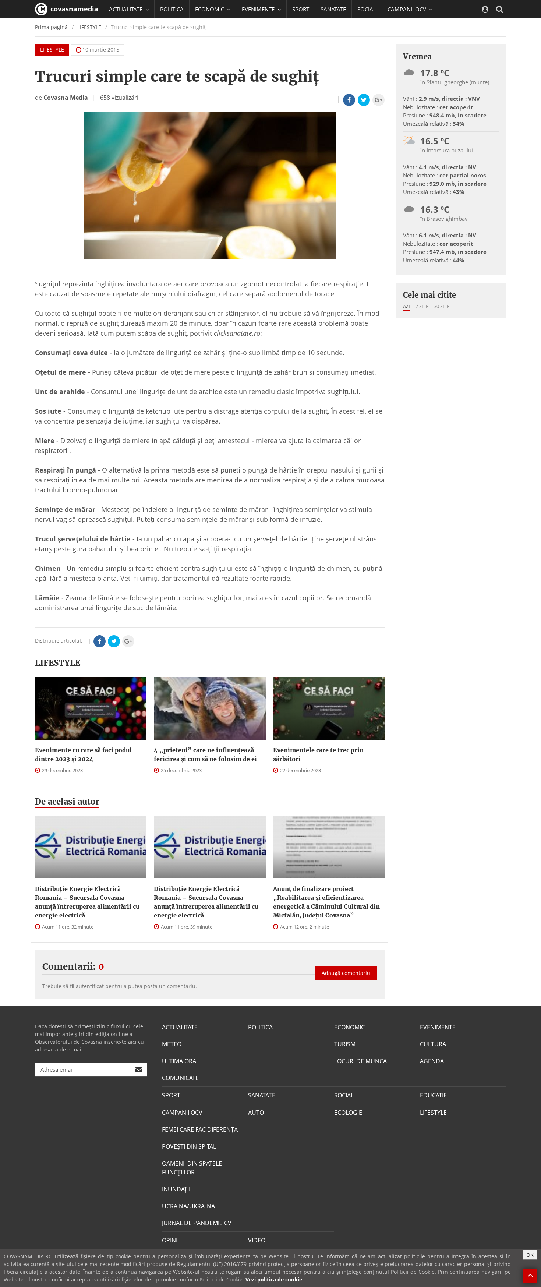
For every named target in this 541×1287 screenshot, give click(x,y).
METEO (171, 1044)
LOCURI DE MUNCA (360, 1061)
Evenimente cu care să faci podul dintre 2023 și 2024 (83, 754)
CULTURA (433, 1044)
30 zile (441, 306)
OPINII (170, 1240)
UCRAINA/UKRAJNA (188, 1206)
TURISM (345, 1044)
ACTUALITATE (180, 1027)
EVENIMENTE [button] (259, 9)
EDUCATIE (121, 27)
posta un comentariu (169, 986)
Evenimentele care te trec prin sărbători (318, 754)
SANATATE (333, 9)
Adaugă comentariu (346, 972)
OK (530, 1254)
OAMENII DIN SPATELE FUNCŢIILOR (192, 1167)
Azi (406, 306)
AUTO (256, 1113)
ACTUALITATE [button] (126, 9)
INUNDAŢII (176, 1189)
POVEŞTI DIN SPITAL (189, 1146)
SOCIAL (366, 9)
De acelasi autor (67, 801)
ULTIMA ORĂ (179, 1061)
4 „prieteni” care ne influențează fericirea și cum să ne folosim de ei (205, 754)
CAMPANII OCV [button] (408, 9)
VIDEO (256, 1240)
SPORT (300, 9)
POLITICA (172, 9)
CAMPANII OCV (182, 1113)
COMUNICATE (180, 1078)
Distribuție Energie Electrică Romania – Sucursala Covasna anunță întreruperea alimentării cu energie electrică (87, 902)
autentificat (90, 986)
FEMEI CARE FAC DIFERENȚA (200, 1129)
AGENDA (432, 1061)
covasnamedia (73, 8)
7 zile (422, 306)
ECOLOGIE (348, 1113)
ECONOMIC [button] (210, 9)
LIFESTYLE (52, 49)
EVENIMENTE (438, 1027)
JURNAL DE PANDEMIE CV (196, 1223)
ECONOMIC (349, 1027)
